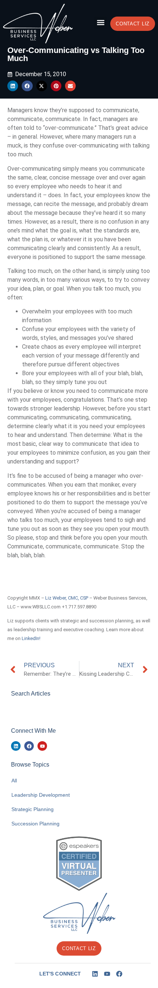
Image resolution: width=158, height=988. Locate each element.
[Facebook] (29, 746)
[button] (100, 23)
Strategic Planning (32, 809)
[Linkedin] (16, 746)
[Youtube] (42, 746)
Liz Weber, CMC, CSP (66, 598)
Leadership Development (40, 795)
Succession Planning (35, 824)
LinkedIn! (31, 638)
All (14, 780)
